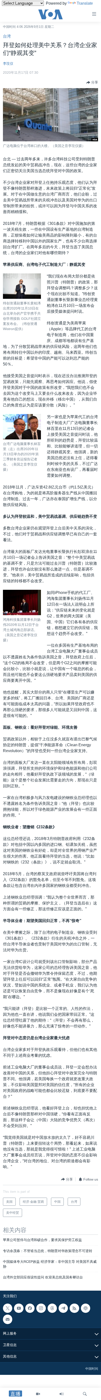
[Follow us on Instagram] (41, 1308)
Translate (85, 3)
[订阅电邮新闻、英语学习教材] (7, 1319)
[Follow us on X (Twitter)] (7, 1308)
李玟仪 (8, 63)
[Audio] (61, 1394)
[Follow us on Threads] (52, 1308)
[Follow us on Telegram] (63, 1308)
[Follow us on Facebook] (30, 1308)
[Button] (92, 82)
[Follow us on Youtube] (18, 1308)
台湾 (7, 36)
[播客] (85, 1308)
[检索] (84, 1394)
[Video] (38, 1394)
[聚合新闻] (74, 1308)
